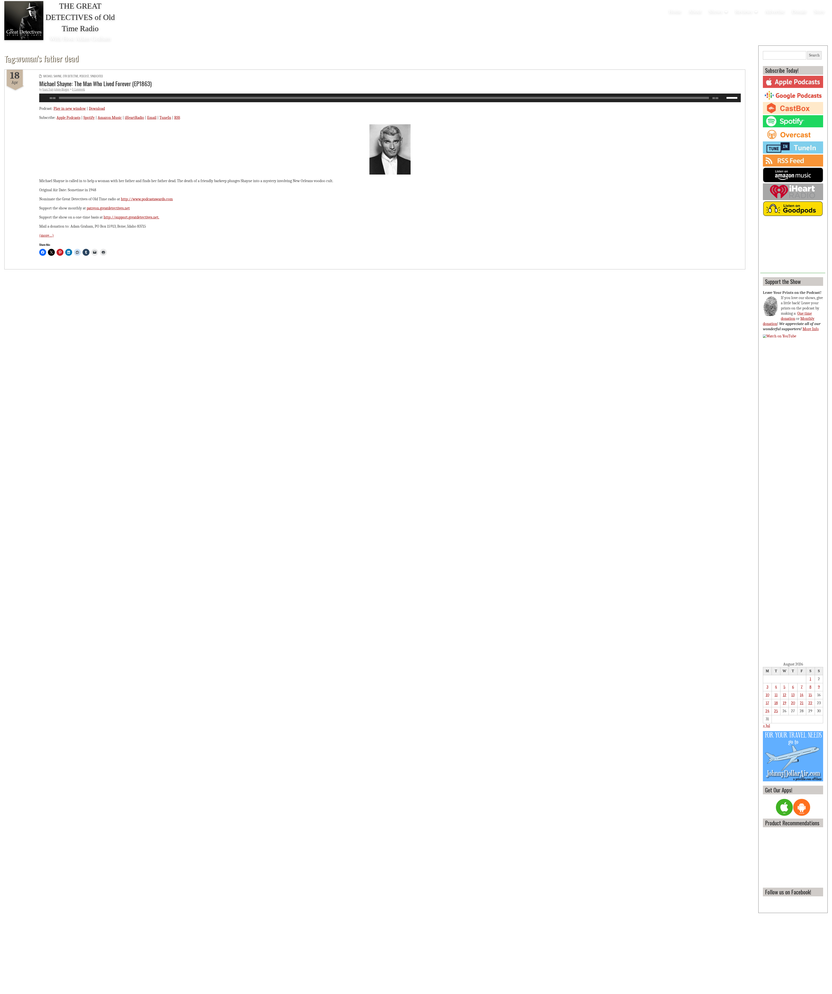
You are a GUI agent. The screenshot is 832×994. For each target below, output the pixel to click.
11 (776, 695)
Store (819, 11)
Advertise (775, 11)
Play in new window (70, 108)
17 (767, 703)
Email (151, 117)
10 (767, 695)
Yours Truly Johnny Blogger (55, 89)
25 (776, 711)
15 (810, 695)
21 (801, 703)
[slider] (732, 97)
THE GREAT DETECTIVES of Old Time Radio (80, 17)
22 (810, 703)
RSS (177, 117)
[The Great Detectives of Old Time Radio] (23, 20)
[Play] (45, 98)
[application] (390, 98)
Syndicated (96, 76)
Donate (799, 11)
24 (767, 711)
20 (793, 703)
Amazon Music (110, 117)
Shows (715, 11)
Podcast (84, 76)
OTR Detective (70, 76)
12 (784, 695)
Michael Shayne (52, 76)
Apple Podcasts (68, 117)
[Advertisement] (792, 246)
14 (801, 695)
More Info (811, 329)
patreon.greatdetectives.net (108, 208)
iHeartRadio (134, 117)
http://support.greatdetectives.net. (131, 217)
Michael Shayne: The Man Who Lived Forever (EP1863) (95, 83)
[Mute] (723, 98)
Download (97, 108)
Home (675, 11)
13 (793, 695)
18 (776, 703)
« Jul (766, 726)
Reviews (743, 11)
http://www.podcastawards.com (147, 199)
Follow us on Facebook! (788, 892)
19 (784, 703)
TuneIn (165, 117)
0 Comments (78, 89)
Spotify (89, 117)
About (695, 11)
